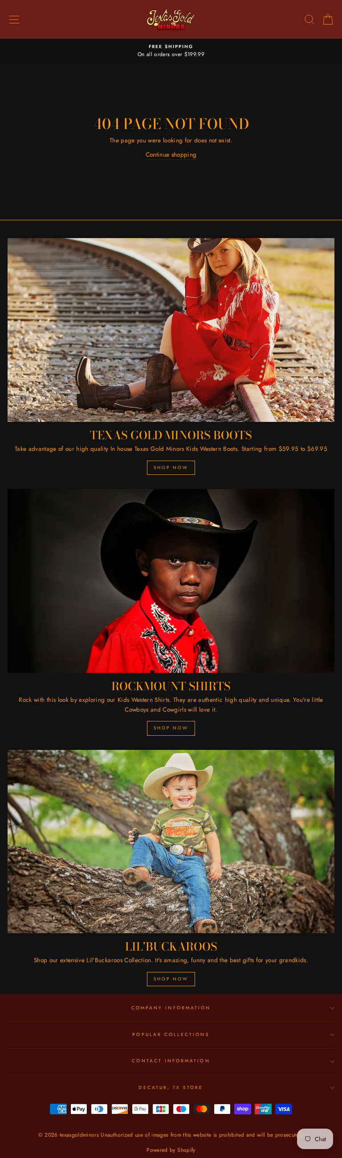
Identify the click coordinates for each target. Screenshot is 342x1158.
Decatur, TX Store (170, 1087)
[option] (171, 51)
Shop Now (171, 467)
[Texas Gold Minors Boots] (171, 330)
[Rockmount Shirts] (171, 581)
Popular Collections (170, 1034)
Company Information (171, 1007)
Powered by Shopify (171, 1150)
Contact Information (171, 1060)
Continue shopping (171, 154)
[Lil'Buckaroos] (171, 842)
